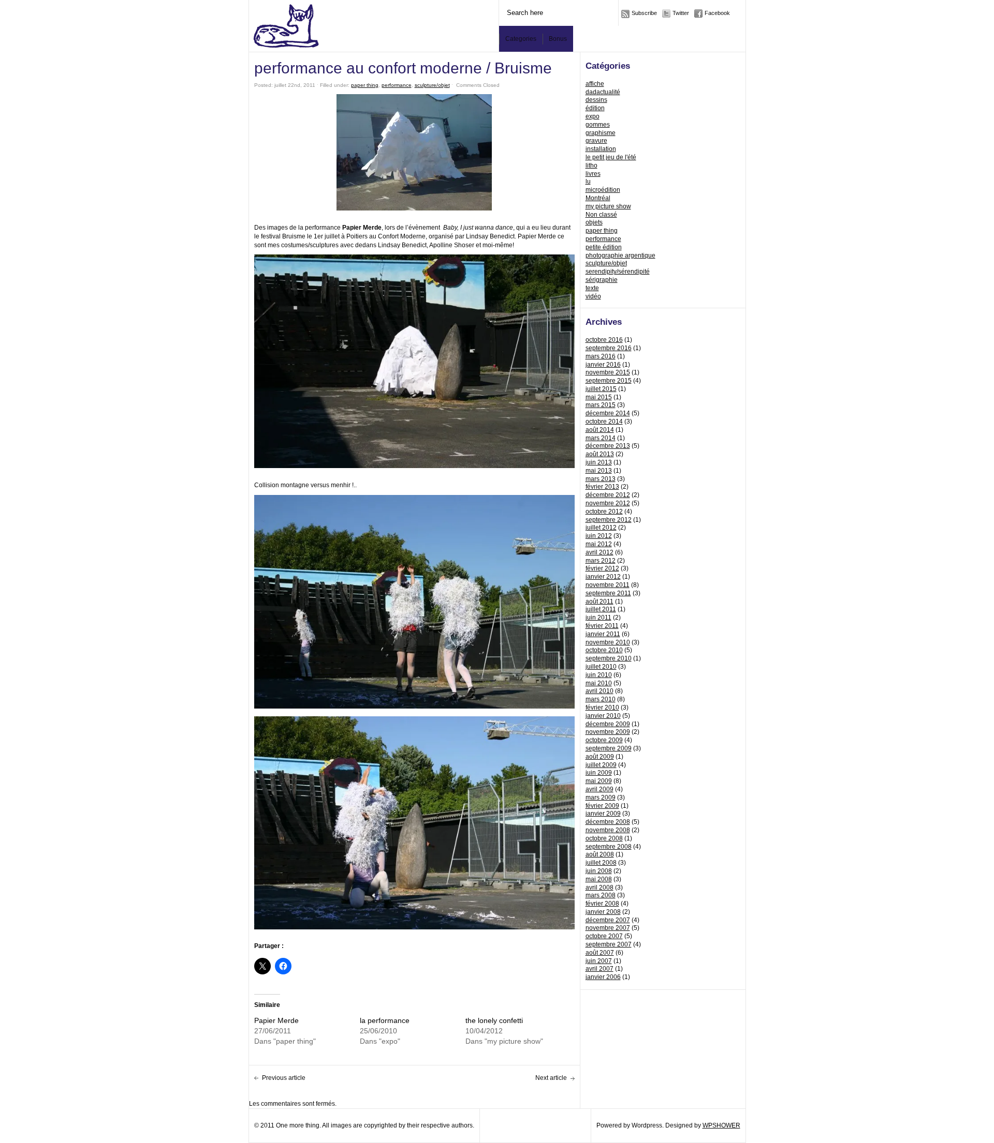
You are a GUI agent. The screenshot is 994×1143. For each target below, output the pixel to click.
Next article (551, 1077)
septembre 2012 (609, 519)
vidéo (593, 296)
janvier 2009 (603, 813)
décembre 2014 (608, 413)
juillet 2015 (601, 389)
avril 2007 (599, 968)
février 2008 (602, 903)
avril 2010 (599, 691)
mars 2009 (601, 797)
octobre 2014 (604, 421)
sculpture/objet (606, 263)
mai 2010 (599, 683)
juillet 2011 (601, 609)
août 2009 (600, 756)
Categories (520, 38)
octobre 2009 (604, 740)
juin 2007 (599, 961)
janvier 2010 (603, 715)
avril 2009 (599, 789)
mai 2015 (599, 397)
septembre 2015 (609, 380)
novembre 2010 (608, 642)
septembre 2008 (609, 846)
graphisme (601, 133)
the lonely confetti (494, 1020)
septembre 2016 (609, 348)
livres (593, 173)
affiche (595, 83)
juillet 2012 (601, 527)
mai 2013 (599, 470)
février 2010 (602, 707)
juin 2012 (599, 535)
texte (592, 288)
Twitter (681, 13)
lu (588, 181)
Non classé (601, 214)
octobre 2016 (604, 339)
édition (595, 108)
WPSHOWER (721, 1125)
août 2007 (600, 952)
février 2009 (602, 805)
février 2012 (602, 568)
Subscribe (644, 13)
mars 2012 (601, 560)
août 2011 (599, 601)
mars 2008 (601, 895)
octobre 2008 (604, 838)
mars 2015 (601, 405)
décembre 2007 (608, 920)
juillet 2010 (601, 666)
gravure (596, 140)
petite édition (604, 247)
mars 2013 (601, 479)
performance (603, 239)
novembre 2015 (608, 372)
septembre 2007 (609, 944)
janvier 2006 (603, 977)
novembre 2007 (608, 927)
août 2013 (600, 454)
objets (594, 222)
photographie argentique (620, 255)
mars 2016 (601, 356)
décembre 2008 (608, 821)
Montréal (598, 198)
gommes (598, 124)
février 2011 (602, 625)
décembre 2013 (608, 445)
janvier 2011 (603, 634)
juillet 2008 (601, 862)
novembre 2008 (608, 830)
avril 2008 (599, 887)
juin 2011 (598, 617)
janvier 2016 (603, 364)
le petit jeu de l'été (611, 157)
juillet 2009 (601, 765)
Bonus (558, 38)
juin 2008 (599, 871)
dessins (596, 99)
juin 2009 (599, 772)
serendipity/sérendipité (618, 271)
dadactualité (603, 92)
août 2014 (600, 429)
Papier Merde (276, 1020)
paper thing (602, 230)
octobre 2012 (604, 511)
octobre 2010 (604, 650)
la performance (385, 1020)
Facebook (717, 13)
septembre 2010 (609, 658)
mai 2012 (599, 544)
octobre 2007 (604, 936)
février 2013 (602, 486)
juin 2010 (599, 675)
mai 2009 (599, 781)
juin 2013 (599, 462)
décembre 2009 (608, 724)
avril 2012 (599, 552)
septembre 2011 (608, 593)
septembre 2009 (609, 748)
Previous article (283, 1077)
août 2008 (600, 854)
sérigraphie (602, 279)
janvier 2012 (603, 576)
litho (591, 165)
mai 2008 (599, 879)
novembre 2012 (608, 503)
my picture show (608, 206)
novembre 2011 (608, 585)
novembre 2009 (608, 731)
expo (593, 116)
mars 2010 (601, 699)
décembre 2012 (608, 495)
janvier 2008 (603, 911)
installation (601, 149)
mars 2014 (601, 438)
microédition (603, 189)
